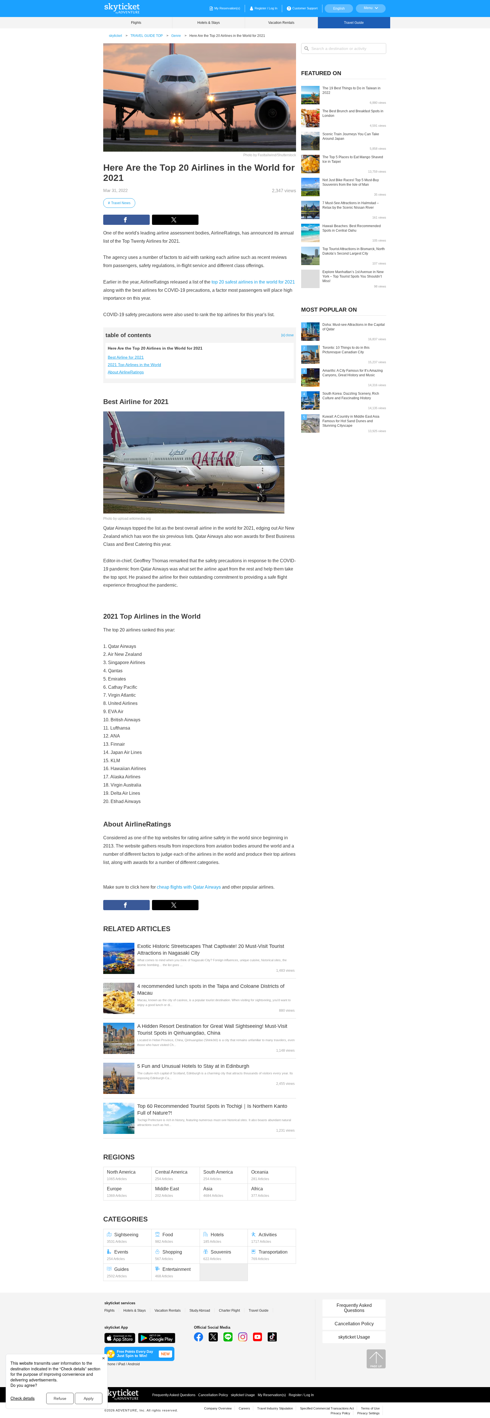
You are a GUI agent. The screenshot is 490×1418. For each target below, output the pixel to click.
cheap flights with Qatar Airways (189, 887)
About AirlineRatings (126, 372)
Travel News (120, 203)
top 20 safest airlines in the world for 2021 (253, 282)
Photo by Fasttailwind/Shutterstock (269, 155)
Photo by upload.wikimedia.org (127, 519)
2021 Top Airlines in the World (134, 364)
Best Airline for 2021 (126, 357)
